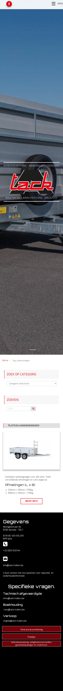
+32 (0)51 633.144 (11, 550)
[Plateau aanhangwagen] (31, 451)
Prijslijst (31, 637)
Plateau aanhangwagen (23, 425)
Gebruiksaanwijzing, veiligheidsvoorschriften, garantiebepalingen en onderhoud (31, 643)
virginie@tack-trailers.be (15, 621)
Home (5, 360)
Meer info (31, 501)
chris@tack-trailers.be (13, 598)
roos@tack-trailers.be (14, 609)
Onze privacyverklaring (32, 629)
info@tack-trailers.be (13, 565)
